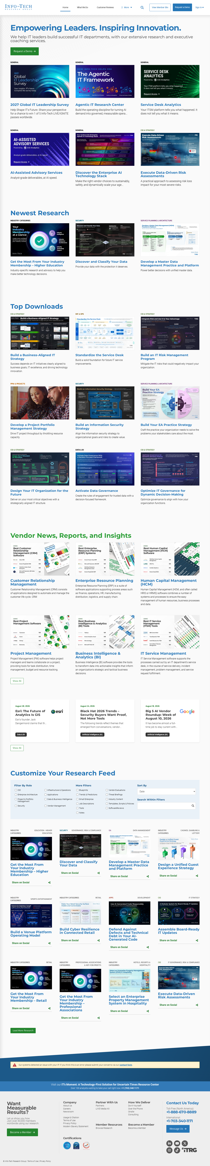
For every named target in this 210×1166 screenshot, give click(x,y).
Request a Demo (182, 7)
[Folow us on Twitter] (185, 1143)
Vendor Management (56, 806)
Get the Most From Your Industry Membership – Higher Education (37, 263)
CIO (19, 790)
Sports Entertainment (41, 899)
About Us (67, 1105)
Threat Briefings (116, 795)
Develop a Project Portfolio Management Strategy (32, 426)
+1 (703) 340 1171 (130, 1088)
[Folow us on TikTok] (177, 1150)
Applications (52, 795)
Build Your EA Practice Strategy (166, 425)
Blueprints (83, 790)
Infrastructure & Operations (59, 790)
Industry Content (116, 799)
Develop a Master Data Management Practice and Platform (170, 263)
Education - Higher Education (43, 831)
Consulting (133, 1114)
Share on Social (20, 882)
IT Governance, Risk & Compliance (184, 962)
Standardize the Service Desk (99, 355)
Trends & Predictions (88, 795)
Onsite (131, 1111)
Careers (67, 1108)
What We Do (82, 7)
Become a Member (21, 1132)
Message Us (177, 1128)
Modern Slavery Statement (75, 1126)
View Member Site (160, 7)
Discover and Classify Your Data (101, 261)
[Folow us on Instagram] (169, 1150)
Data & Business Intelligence (59, 799)
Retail (98, 898)
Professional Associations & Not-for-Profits (88, 963)
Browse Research (104, 1128)
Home (65, 7)
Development (144, 898)
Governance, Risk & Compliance (86, 830)
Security (21, 806)
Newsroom (68, 1111)
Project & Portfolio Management (25, 800)
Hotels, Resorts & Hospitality (141, 963)
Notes (81, 813)
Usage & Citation (71, 1117)
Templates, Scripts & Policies (121, 804)
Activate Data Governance (96, 491)
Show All (17, 681)
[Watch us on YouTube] (177, 1143)
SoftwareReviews (116, 808)
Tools (81, 808)
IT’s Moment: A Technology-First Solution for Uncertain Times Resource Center (110, 1084)
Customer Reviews (105, 7)
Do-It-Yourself (134, 1105)
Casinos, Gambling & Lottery (190, 831)
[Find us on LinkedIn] (169, 1143)
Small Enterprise (86, 799)
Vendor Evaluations (117, 790)
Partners (100, 1105)
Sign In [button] (198, 7)
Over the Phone (135, 1108)
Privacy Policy (69, 1123)
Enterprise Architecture (28, 795)
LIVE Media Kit (102, 1108)
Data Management (141, 830)
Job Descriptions (86, 804)
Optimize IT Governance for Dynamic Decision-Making (163, 492)
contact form (126, 1065)
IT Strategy (194, 898)
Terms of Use (69, 1120)
